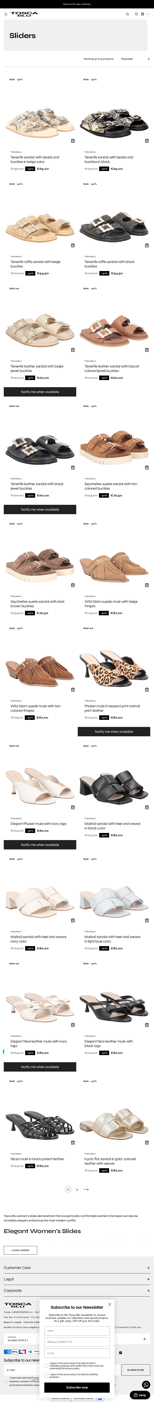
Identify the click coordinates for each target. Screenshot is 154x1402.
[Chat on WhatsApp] (146, 1385)
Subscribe (135, 1370)
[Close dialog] (109, 1304)
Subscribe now (77, 1387)
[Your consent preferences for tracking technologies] (3, 1051)
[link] (40, 124)
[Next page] (86, 1189)
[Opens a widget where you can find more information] (140, 1395)
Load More (20, 1250)
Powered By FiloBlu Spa (129, 1327)
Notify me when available (40, 392)
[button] (6, 14)
